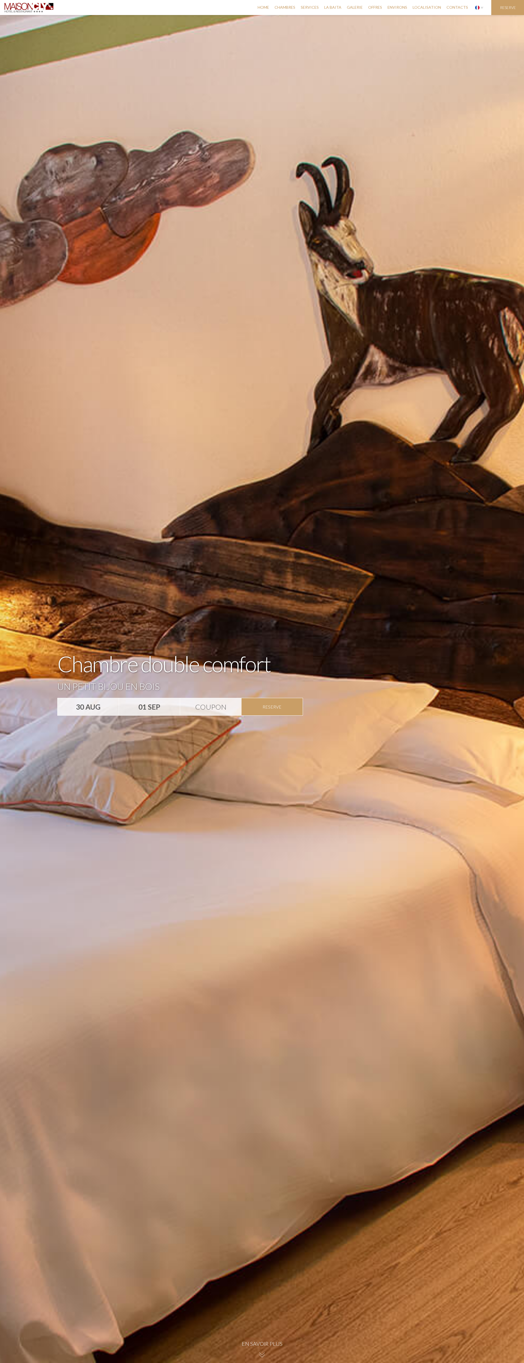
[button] (479, 7)
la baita (332, 7)
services (310, 7)
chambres (285, 7)
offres (375, 7)
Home (263, 7)
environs (397, 7)
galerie (355, 7)
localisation (427, 7)
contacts (457, 7)
